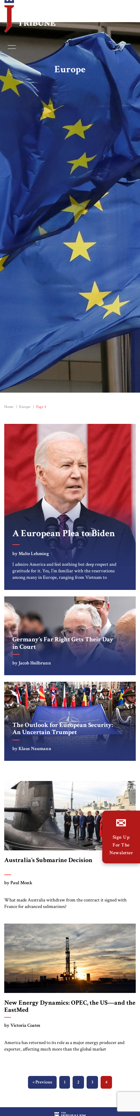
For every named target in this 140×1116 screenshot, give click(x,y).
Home (8, 408)
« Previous (42, 1084)
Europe (24, 408)
